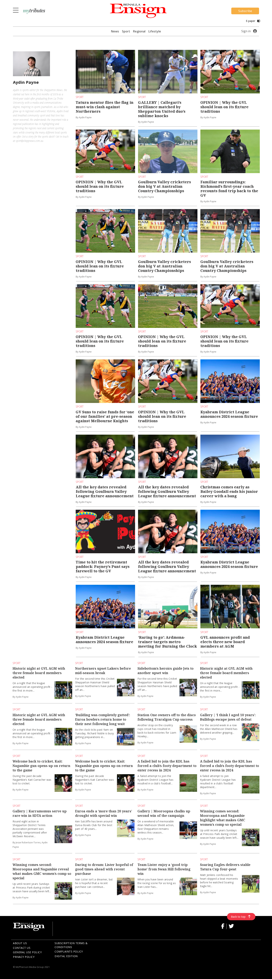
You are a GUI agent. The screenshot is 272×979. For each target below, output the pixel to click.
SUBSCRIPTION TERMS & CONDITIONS (71, 945)
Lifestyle (154, 31)
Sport (126, 31)
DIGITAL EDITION (66, 956)
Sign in (246, 31)
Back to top (238, 916)
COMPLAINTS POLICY (69, 951)
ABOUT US (20, 943)
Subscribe (245, 11)
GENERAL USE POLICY (27, 952)
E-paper (251, 21)
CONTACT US (21, 948)
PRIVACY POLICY (23, 957)
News (115, 31)
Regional (139, 31)
